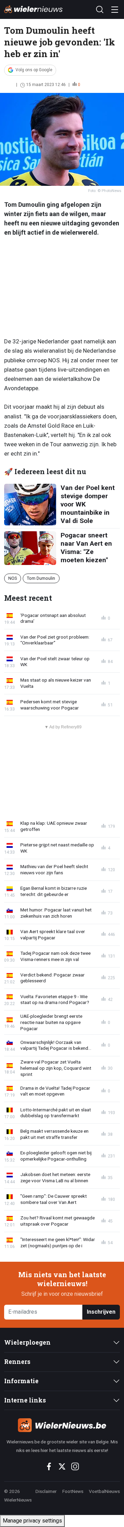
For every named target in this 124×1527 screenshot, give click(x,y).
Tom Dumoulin (41, 578)
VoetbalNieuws (104, 1491)
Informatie (21, 1381)
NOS (12, 578)
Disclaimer (46, 1491)
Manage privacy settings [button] (32, 1520)
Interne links (25, 1400)
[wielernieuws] (62, 1425)
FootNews (72, 1491)
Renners (17, 1362)
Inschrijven (101, 1312)
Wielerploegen (27, 1342)
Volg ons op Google (34, 69)
